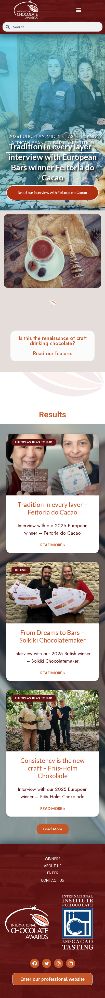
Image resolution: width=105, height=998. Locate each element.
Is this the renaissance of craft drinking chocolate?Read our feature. (53, 346)
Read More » (52, 545)
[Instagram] (58, 963)
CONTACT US (52, 880)
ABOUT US (52, 866)
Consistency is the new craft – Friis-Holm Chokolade (52, 768)
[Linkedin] (70, 963)
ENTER (52, 873)
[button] (79, 10)
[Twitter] (46, 963)
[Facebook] (34, 963)
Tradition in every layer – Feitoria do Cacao (53, 508)
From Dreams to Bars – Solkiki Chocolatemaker (52, 636)
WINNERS (52, 859)
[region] (52, 122)
